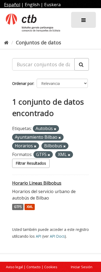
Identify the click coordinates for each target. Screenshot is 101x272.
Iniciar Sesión (81, 266)
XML (30, 207)
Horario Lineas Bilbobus (36, 183)
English (32, 5)
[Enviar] (81, 64)
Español (12, 5)
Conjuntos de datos (38, 42)
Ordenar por (22, 83)
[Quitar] (55, 129)
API (38, 236)
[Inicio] (6, 42)
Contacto (33, 266)
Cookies (50, 266)
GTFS (18, 207)
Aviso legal (14, 266)
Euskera (52, 5)
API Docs (57, 236)
